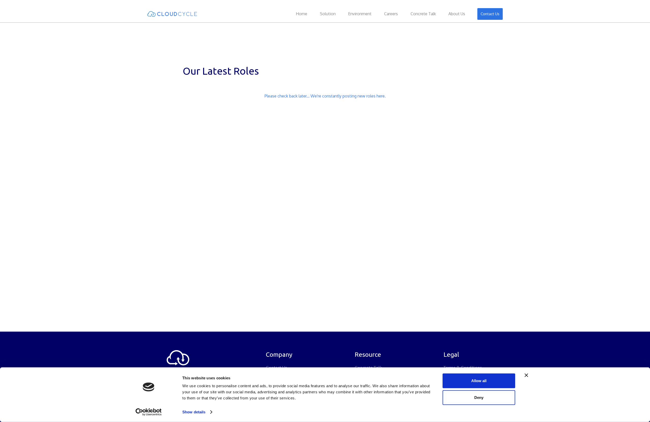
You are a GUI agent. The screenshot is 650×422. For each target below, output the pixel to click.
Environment (359, 13)
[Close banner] (526, 375)
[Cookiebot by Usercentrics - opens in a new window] (148, 412)
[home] (182, 14)
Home (301, 13)
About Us (456, 13)
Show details (193, 412)
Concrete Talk (423, 13)
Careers (391, 13)
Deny (478, 397)
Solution (328, 13)
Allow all (478, 381)
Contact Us (490, 13)
